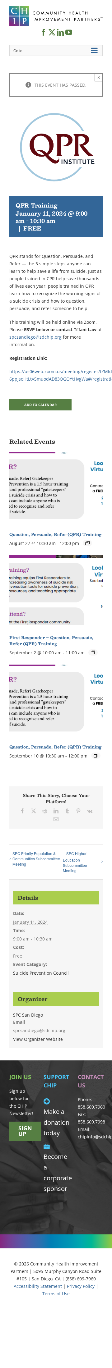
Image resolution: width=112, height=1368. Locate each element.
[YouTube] (68, 32)
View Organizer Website (38, 1039)
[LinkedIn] (60, 32)
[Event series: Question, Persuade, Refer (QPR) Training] (87, 543)
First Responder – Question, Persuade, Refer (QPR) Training (51, 640)
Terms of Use (56, 1294)
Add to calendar (40, 404)
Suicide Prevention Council (41, 973)
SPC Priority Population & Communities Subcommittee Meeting (36, 859)
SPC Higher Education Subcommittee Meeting (75, 862)
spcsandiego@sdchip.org (35, 337)
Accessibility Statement (38, 1286)
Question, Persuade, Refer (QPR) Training (55, 534)
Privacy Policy (81, 1286)
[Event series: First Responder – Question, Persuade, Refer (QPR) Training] (93, 652)
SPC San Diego (28, 1015)
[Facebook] (43, 32)
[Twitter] (52, 32)
